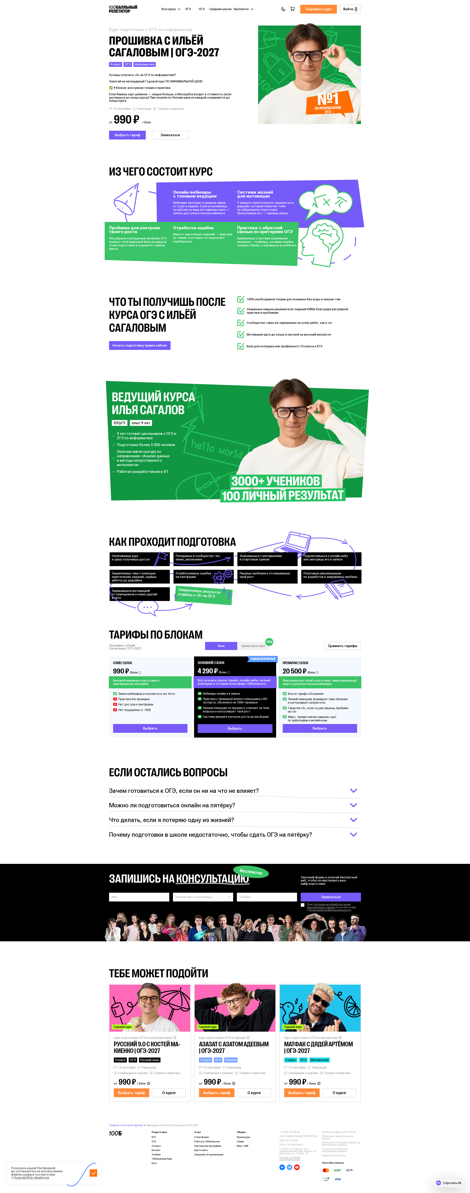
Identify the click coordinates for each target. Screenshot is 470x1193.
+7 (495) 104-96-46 (289, 1132)
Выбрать (150, 728)
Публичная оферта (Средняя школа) (338, 1137)
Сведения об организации (208, 1154)
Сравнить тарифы (342, 646)
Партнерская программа (207, 1146)
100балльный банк (162, 1159)
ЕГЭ (188, 9)
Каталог (156, 1150)
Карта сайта (201, 1150)
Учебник (156, 1154)
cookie (27, 1174)
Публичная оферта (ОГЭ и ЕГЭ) (339, 1132)
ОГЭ (202, 9)
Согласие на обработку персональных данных (335, 1150)
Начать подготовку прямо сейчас (140, 345)
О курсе (169, 1093)
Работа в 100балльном (207, 1141)
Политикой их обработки (31, 1177)
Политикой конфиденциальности (330, 910)
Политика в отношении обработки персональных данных (341, 1144)
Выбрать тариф (127, 135)
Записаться (170, 135)
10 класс (156, 1146)
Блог (154, 1163)
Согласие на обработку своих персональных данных (329, 906)
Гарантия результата (333, 1155)
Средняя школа (220, 9)
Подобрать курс (319, 9)
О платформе (201, 1137)
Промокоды (243, 1137)
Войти (348, 9)
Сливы (240, 1141)
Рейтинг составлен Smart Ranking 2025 (290, 1158)
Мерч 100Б (242, 1146)
